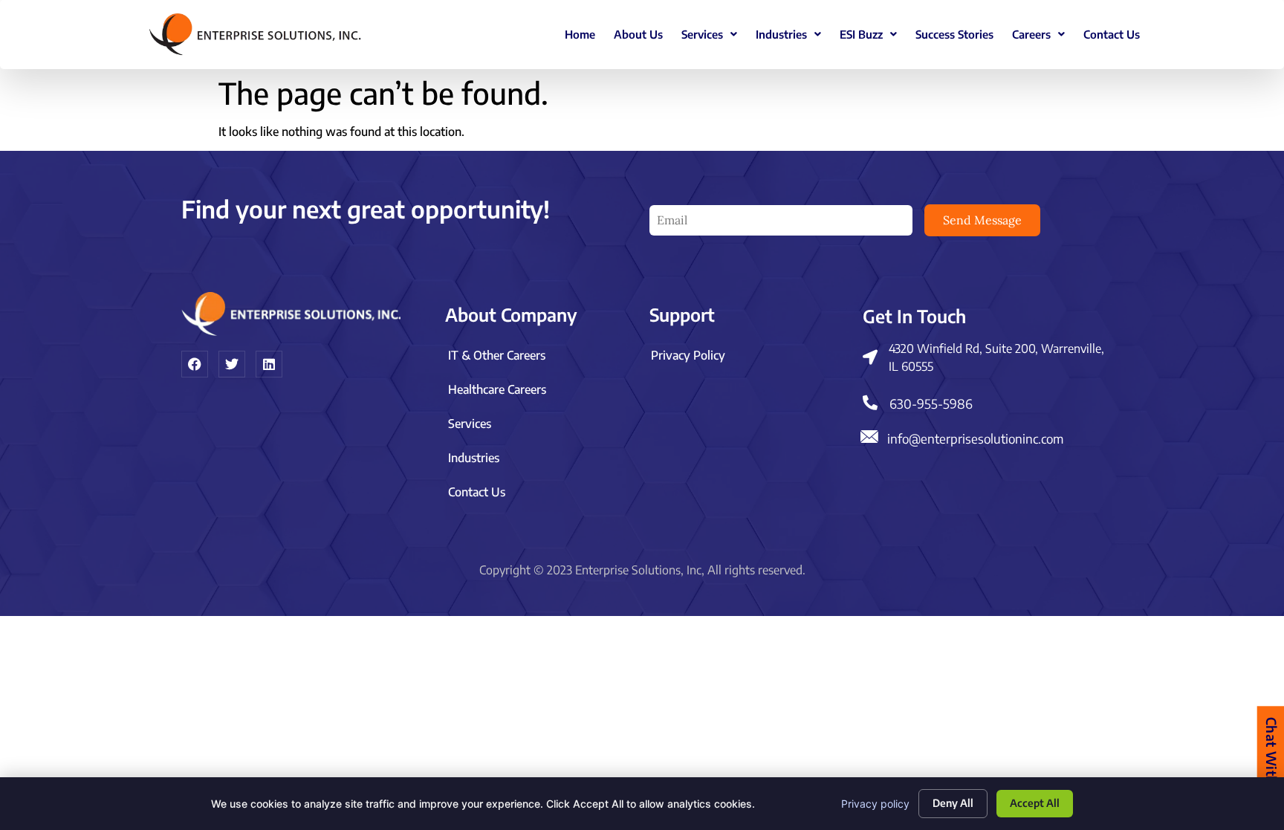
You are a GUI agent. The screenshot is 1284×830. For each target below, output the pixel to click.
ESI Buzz (861, 34)
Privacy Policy (688, 355)
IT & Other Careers (496, 355)
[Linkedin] (269, 364)
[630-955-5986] (870, 402)
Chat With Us (1271, 761)
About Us (638, 34)
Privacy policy (875, 803)
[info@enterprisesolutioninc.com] (869, 436)
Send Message (982, 220)
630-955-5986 (931, 403)
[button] (709, 34)
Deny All (953, 803)
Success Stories (954, 34)
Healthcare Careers (497, 389)
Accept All (1035, 803)
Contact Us (1111, 34)
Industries (781, 34)
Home (580, 34)
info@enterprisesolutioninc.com (975, 438)
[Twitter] (231, 364)
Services (702, 34)
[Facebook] (194, 364)
